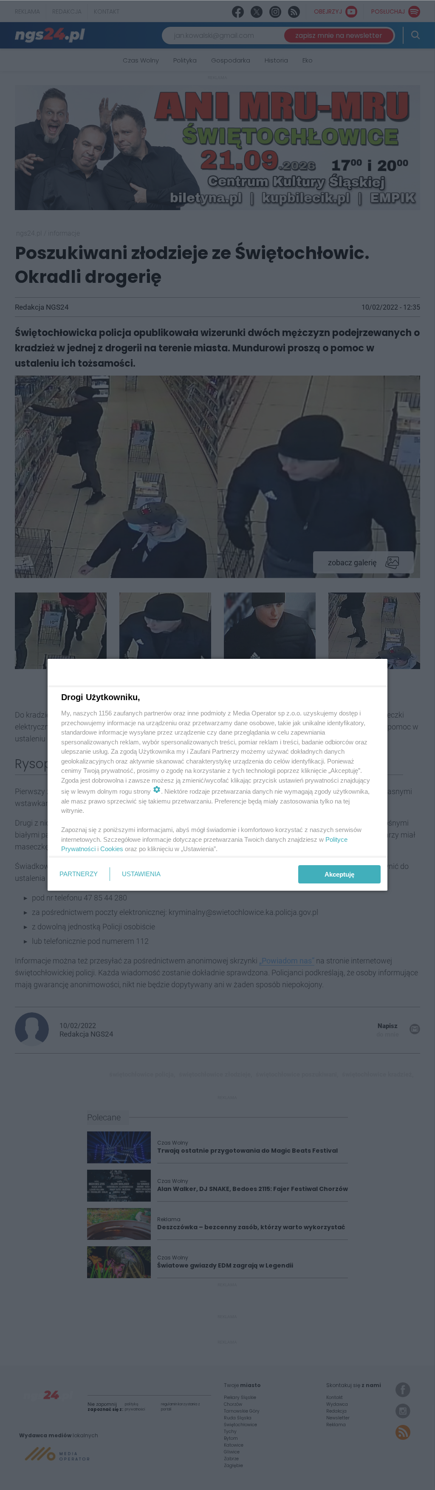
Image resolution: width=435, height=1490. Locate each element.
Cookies (111, 848)
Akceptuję (339, 874)
